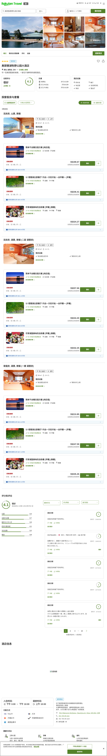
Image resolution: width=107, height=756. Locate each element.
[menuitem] (82, 3)
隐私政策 (36, 746)
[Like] (98, 61)
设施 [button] (28, 53)
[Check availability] (98, 163)
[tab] (85, 103)
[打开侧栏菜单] (103, 3)
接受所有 (80, 751)
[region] (53, 749)
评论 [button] (23, 53)
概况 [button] (4, 53)
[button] (12, 4)
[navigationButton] (61, 631)
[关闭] (103, 748)
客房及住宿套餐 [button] (14, 53)
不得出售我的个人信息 (80, 746)
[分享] (103, 61)
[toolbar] (51, 11)
